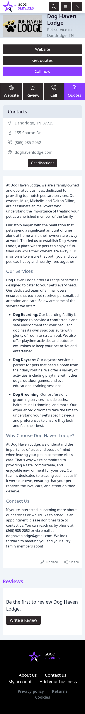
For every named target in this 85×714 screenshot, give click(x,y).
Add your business (58, 682)
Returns (60, 691)
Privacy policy (31, 691)
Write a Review (23, 620)
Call (53, 95)
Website (42, 49)
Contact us (55, 675)
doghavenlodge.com (34, 152)
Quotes (74, 95)
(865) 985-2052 (28, 142)
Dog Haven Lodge (61, 19)
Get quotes (42, 60)
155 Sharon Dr (28, 132)
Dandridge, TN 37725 (34, 123)
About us (28, 675)
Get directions (42, 162)
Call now (42, 71)
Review (32, 95)
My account (20, 682)
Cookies (42, 697)
